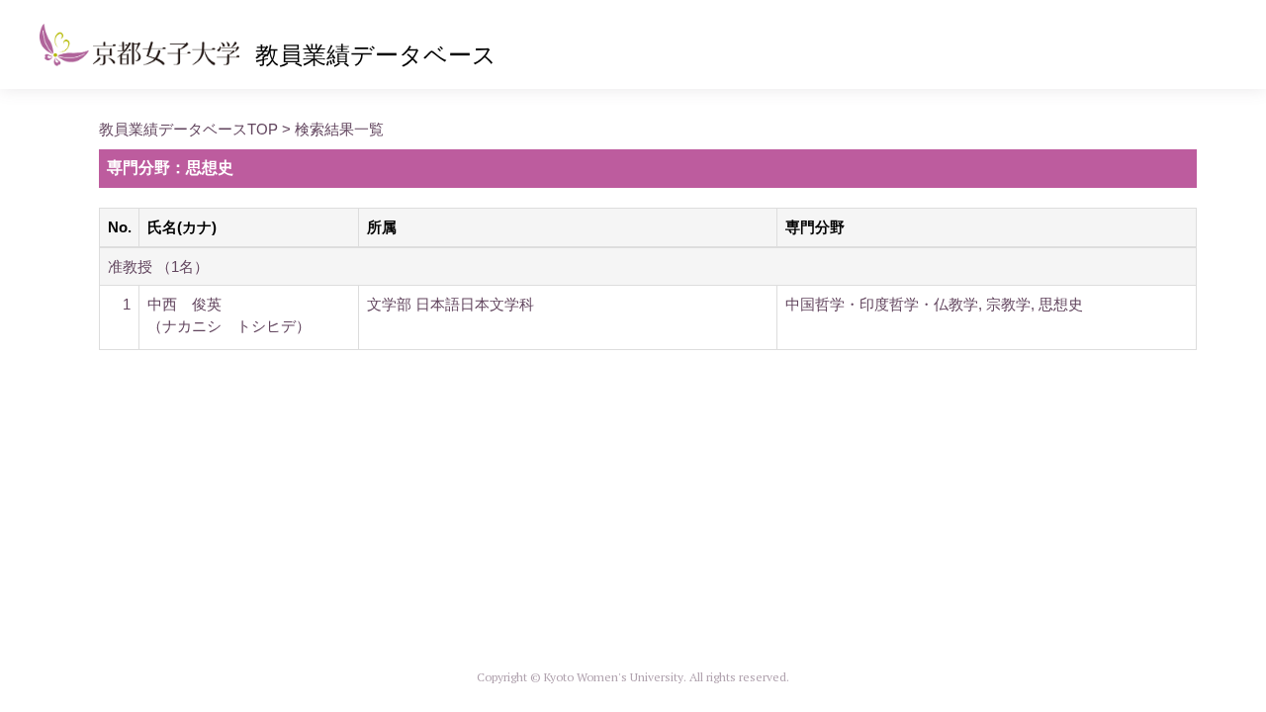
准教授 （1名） (158, 266)
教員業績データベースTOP (188, 129)
